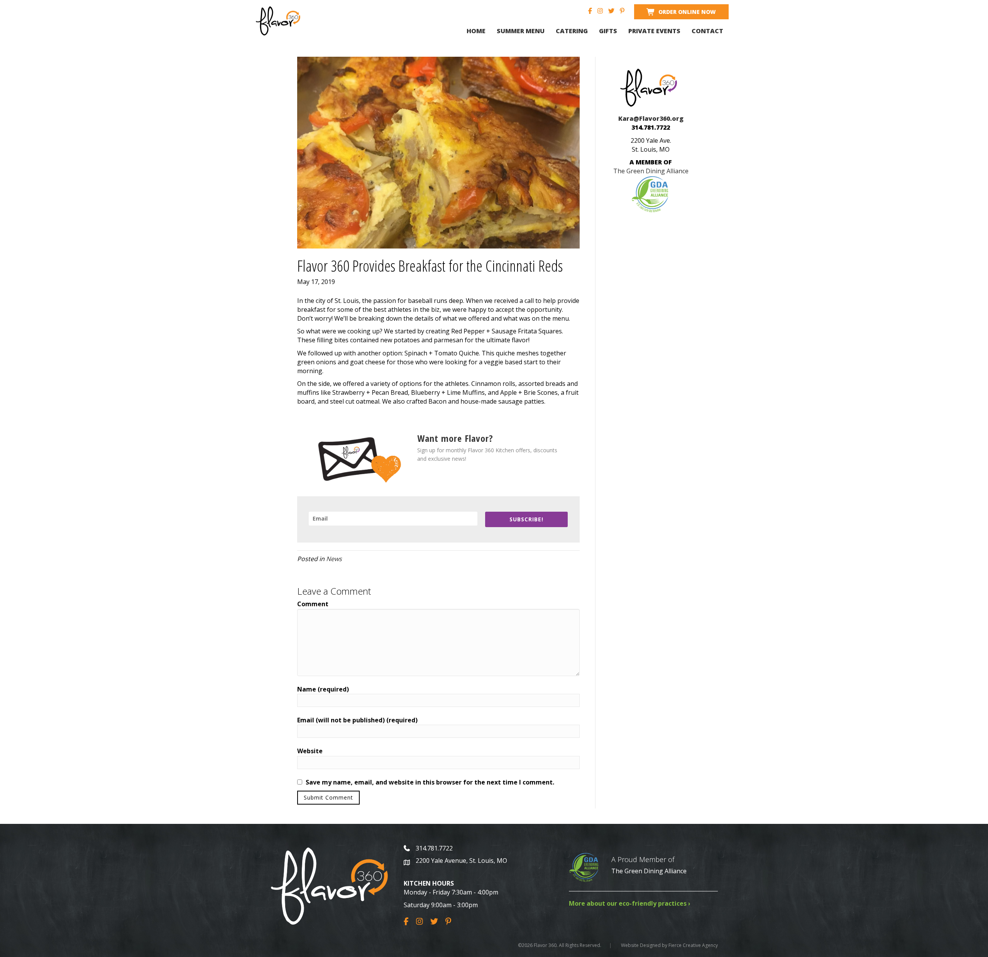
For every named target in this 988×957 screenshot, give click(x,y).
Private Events (654, 31)
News (334, 559)
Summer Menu (521, 31)
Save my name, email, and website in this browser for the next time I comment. (430, 782)
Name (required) (323, 689)
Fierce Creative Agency (693, 945)
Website (310, 751)
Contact (707, 31)
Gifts (608, 31)
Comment (312, 604)
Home (476, 31)
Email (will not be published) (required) (357, 720)
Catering (572, 31)
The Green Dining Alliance (649, 871)
